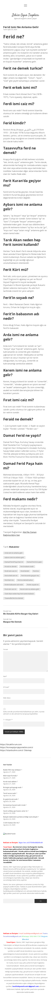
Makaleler (14, 547)
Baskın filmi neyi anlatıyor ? (12, 770)
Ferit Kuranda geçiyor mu (30, 576)
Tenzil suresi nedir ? (10, 793)
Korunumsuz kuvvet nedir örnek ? (14, 805)
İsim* (5, 676)
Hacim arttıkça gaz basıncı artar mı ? (15, 811)
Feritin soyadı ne (32, 585)
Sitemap (28, 750)
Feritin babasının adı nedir (14, 585)
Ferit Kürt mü (9, 580)
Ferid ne (36, 571)
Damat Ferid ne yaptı (34, 562)
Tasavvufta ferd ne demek (14, 598)
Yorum (5, 649)
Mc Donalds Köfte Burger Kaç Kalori (20, 613)
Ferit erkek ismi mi (11, 576)
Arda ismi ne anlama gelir (14, 553)
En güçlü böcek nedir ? (11, 799)
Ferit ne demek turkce (25, 580)
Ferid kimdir (25, 571)
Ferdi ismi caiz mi (11, 571)
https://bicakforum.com (11, 744)
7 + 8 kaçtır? (8, 720)
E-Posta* (6, 687)
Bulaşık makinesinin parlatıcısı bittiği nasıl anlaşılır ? (21, 817)
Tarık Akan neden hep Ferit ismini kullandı (19, 594)
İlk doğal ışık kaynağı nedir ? (13, 787)
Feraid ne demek (10, 566)
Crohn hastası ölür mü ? (11, 823)
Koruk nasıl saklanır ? (10, 782)
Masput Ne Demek (12, 621)
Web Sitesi (6, 698)
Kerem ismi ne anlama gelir (29, 589)
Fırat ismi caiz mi (10, 589)
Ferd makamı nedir (27, 566)
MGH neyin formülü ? (10, 776)
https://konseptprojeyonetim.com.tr (16, 747)
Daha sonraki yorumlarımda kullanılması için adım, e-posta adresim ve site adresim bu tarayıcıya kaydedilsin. (23, 713)
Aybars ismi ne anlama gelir (14, 557)
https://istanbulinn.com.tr (12, 750)
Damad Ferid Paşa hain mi (14, 562)
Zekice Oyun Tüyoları (25, 15)
